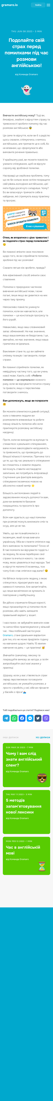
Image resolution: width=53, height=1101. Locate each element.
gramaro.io (9, 5)
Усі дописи (43, 737)
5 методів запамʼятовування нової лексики (23, 806)
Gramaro (8, 635)
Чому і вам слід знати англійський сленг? (24, 759)
